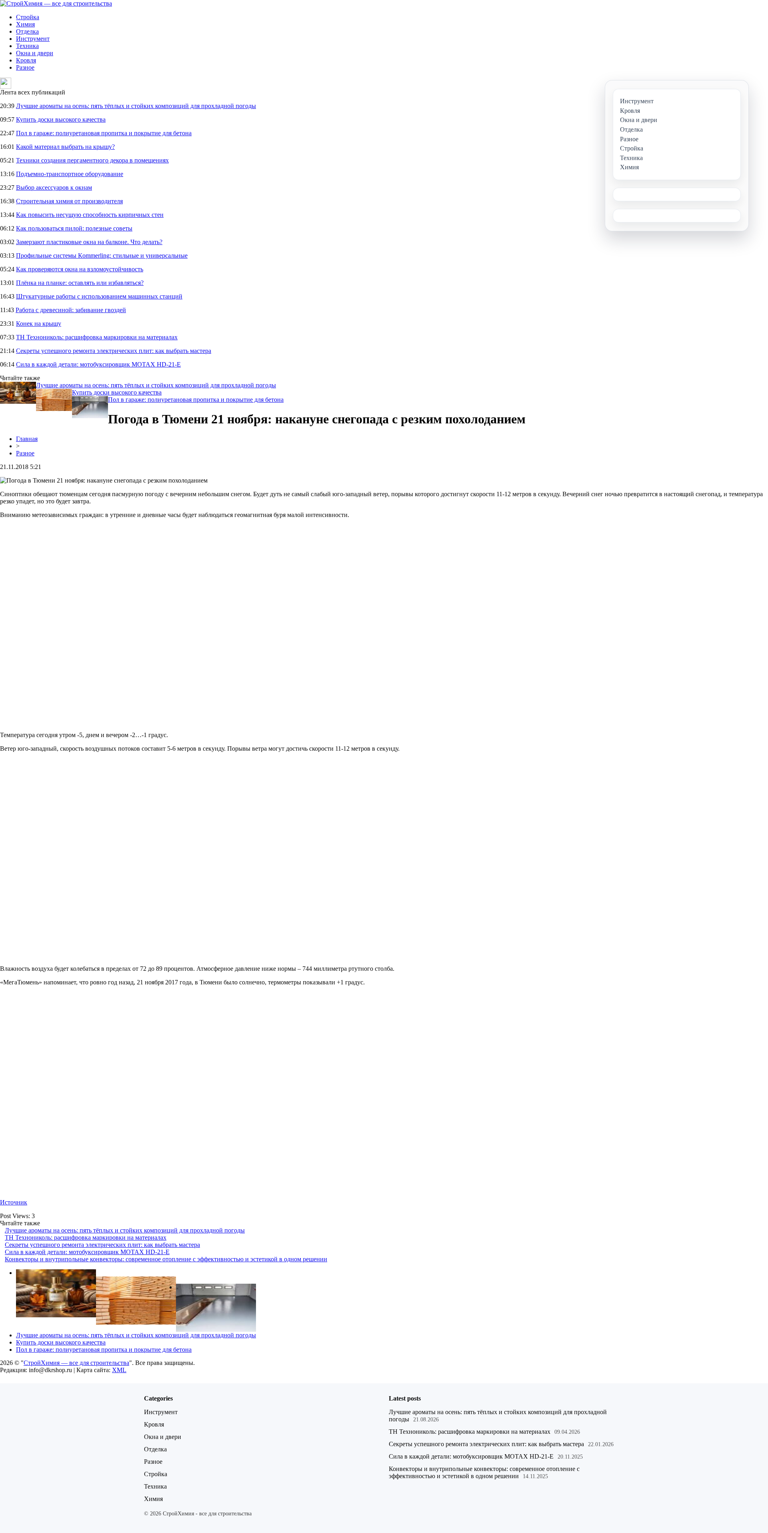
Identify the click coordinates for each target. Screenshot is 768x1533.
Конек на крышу (38, 323)
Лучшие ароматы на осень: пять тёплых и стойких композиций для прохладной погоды (136, 105)
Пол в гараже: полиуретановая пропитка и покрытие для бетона (104, 133)
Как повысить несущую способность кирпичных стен (90, 214)
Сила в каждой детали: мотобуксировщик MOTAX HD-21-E (98, 364)
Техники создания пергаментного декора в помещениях (92, 160)
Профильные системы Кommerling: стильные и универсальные (102, 255)
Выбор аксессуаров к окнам (54, 187)
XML (119, 1370)
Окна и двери (34, 53)
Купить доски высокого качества (61, 119)
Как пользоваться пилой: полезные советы (74, 228)
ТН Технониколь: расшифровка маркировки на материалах (97, 337)
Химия (25, 24)
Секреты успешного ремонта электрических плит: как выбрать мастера (113, 350)
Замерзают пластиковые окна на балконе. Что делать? (89, 241)
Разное (25, 67)
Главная (27, 438)
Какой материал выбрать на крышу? (65, 146)
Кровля (26, 60)
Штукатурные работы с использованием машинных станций (99, 296)
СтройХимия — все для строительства (76, 1362)
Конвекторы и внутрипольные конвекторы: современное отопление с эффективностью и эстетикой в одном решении (166, 1259)
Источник (13, 1202)
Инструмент (33, 38)
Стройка (27, 17)
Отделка (27, 31)
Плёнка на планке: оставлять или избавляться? (80, 282)
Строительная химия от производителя (69, 201)
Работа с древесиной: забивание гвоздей (71, 310)
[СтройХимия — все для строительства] (56, 3)
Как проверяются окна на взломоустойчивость (79, 269)
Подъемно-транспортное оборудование (69, 173)
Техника (27, 45)
